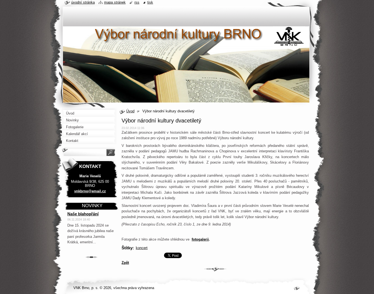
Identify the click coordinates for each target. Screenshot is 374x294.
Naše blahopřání (83, 214)
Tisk (150, 2)
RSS (136, 2)
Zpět (125, 263)
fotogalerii (200, 239)
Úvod (130, 111)
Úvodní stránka (83, 2)
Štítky (127, 248)
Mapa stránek (115, 2)
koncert (142, 248)
